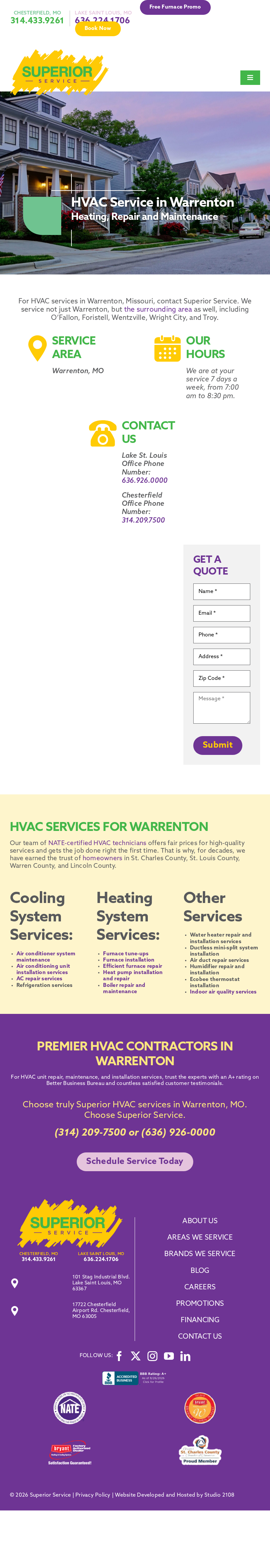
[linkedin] (185, 1356)
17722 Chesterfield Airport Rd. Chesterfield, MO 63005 (101, 1310)
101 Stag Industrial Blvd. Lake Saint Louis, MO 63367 (101, 1283)
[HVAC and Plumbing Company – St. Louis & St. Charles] (59, 52)
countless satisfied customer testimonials (168, 1083)
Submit (218, 745)
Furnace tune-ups (125, 954)
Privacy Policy (92, 1495)
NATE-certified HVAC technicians (97, 843)
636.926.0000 (145, 480)
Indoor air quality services (223, 992)
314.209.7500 (143, 520)
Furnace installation (128, 960)
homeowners (101, 859)
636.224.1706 (101, 1259)
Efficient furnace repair (132, 966)
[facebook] (119, 1356)
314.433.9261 (37, 21)
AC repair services (39, 979)
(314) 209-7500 (90, 1133)
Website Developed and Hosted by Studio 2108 (174, 1495)
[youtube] (169, 1356)
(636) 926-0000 (178, 1133)
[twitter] (136, 1356)
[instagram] (152, 1356)
